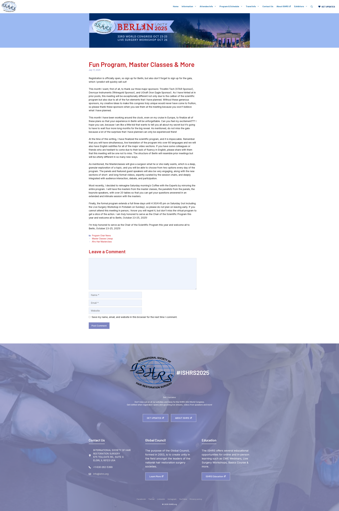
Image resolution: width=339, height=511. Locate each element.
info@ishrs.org (101, 474)
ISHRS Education (214, 476)
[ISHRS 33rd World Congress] (8, 6)
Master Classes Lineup (102, 238)
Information (187, 6)
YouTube (183, 499)
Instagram (172, 499)
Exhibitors (299, 6)
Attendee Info (206, 6)
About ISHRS (282, 6)
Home (176, 6)
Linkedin (161, 499)
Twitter (151, 499)
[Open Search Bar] (311, 6)
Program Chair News (101, 235)
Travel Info (251, 6)
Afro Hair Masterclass (102, 241)
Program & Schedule (229, 6)
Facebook (141, 499)
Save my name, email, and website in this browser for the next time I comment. (134, 317)
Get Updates (154, 417)
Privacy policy (196, 499)
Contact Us (267, 6)
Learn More (155, 476)
